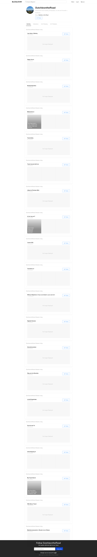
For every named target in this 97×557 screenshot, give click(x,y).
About (72, 2)
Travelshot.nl (30, 268)
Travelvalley (30, 138)
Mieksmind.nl (30, 112)
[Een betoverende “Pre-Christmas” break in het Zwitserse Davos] (48, 462)
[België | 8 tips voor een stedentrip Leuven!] (34, 279)
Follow (39, 18)
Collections (35, 24)
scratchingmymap (32, 399)
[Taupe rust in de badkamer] (63, 122)
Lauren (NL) (30, 242)
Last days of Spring (32, 33)
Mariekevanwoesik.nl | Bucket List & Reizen (38, 530)
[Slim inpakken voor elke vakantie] (34, 174)
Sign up (82, 2)
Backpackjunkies (31, 85)
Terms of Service (55, 554)
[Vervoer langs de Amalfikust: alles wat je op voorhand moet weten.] (48, 488)
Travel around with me (33, 164)
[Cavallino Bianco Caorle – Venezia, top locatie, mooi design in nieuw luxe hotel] (48, 174)
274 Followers (53, 24)
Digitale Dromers (31, 321)
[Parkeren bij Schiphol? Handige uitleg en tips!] (63, 462)
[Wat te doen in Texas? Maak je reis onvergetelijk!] (48, 122)
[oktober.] (48, 69)
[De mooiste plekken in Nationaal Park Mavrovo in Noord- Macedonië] (48, 226)
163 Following (44, 24)
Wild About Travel (31, 504)
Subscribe (59, 549)
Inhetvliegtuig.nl (31, 451)
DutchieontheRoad (30, 29)
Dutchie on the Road (43, 15)
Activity (29, 24)
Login (55, 553)
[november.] (34, 69)
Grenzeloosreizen (31, 347)
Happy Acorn (30, 59)
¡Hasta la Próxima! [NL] (33, 190)
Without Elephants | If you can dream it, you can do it (41, 295)
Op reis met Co (31, 425)
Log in (77, 2)
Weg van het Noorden (32, 373)
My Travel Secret (31, 477)
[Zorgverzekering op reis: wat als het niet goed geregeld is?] (34, 462)
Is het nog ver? (31, 216)
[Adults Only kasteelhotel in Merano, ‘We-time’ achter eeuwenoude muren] (63, 174)
